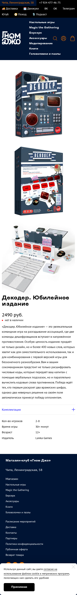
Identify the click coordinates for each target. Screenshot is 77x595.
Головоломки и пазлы (45, 54)
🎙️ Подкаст (39, 14)
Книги (33, 48)
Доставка (11, 527)
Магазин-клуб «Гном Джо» (28, 460)
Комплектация (11, 409)
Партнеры (11, 538)
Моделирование (41, 43)
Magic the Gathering (44, 27)
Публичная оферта (17, 549)
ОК (55, 8)
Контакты (11, 532)
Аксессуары (38, 38)
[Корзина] (72, 38)
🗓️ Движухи (31, 8)
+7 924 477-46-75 (50, 2)
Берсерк (35, 33)
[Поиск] (55, 38)
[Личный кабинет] (63, 38)
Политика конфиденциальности (24, 544)
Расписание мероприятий (21, 521)
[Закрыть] (73, 567)
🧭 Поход (20, 14)
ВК (46, 8)
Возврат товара (15, 555)
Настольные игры (42, 22)
